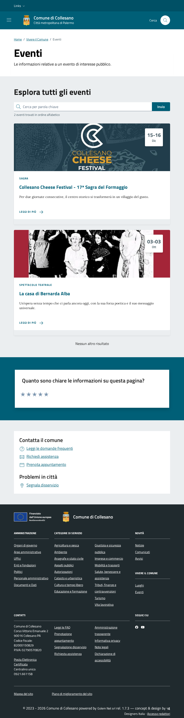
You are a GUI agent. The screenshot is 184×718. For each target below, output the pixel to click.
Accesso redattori (158, 713)
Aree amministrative (27, 552)
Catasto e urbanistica (68, 578)
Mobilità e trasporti (107, 565)
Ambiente (60, 552)
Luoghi (139, 585)
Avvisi (139, 558)
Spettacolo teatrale (35, 285)
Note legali (101, 647)
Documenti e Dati (25, 584)
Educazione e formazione (70, 591)
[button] (20, 6)
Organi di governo (25, 545)
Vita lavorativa (104, 604)
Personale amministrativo (31, 578)
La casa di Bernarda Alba (44, 293)
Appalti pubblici (64, 565)
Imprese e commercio (109, 558)
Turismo (100, 598)
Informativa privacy (107, 640)
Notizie (139, 545)
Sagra (23, 178)
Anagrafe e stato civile (68, 558)
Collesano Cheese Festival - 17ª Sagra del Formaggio (73, 187)
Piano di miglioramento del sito (72, 693)
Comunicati (142, 552)
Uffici (17, 558)
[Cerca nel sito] (165, 20)
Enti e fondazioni (25, 565)
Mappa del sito (23, 693)
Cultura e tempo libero (68, 584)
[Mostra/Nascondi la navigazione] (9, 20)
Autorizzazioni (63, 571)
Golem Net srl (106, 708)
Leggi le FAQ (62, 627)
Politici (18, 571)
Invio (161, 106)
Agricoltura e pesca (66, 545)
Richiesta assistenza (68, 653)
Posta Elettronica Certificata (25, 662)
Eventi (139, 592)
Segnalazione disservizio (70, 647)
